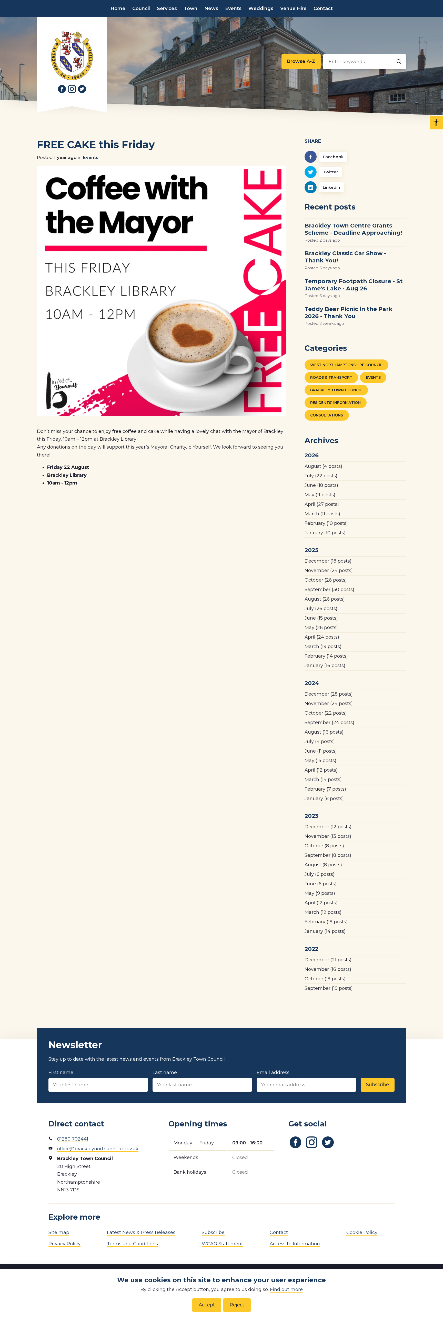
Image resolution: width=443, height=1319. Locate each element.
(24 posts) (329, 570)
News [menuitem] (211, 8)
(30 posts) (329, 589)
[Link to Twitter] (82, 88)
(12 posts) (321, 770)
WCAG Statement (222, 1244)
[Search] (398, 61)
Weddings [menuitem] (260, 8)
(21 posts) (328, 960)
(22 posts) (321, 476)
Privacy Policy (64, 1244)
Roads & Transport (331, 377)
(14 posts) (326, 656)
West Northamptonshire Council (346, 365)
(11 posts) (320, 495)
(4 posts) (323, 466)
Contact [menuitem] (323, 8)
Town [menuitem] (190, 8)
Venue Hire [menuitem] (293, 8)
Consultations (326, 415)
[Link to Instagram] (72, 88)
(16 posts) (325, 665)
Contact (279, 1232)
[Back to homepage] (72, 55)
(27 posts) (322, 504)
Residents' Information (335, 402)
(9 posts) (320, 893)
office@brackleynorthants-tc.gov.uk (97, 1149)
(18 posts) (321, 485)
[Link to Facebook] (61, 88)
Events (90, 157)
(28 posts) (329, 694)
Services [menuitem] (167, 8)
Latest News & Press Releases (141, 1232)
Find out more (286, 1289)
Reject (237, 1305)
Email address (273, 1072)
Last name (165, 1072)
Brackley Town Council (336, 390)
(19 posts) (323, 646)
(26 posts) (326, 580)
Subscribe (377, 1084)
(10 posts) (326, 523)
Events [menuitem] (233, 8)
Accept (207, 1305)
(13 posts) (328, 836)
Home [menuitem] (117, 8)
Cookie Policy (361, 1232)
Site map (58, 1232)
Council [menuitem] (141, 8)
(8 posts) (324, 798)
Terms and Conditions (132, 1244)
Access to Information (295, 1244)
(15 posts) (321, 618)
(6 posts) (320, 874)
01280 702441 (72, 1139)
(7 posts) (325, 789)
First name (60, 1072)
